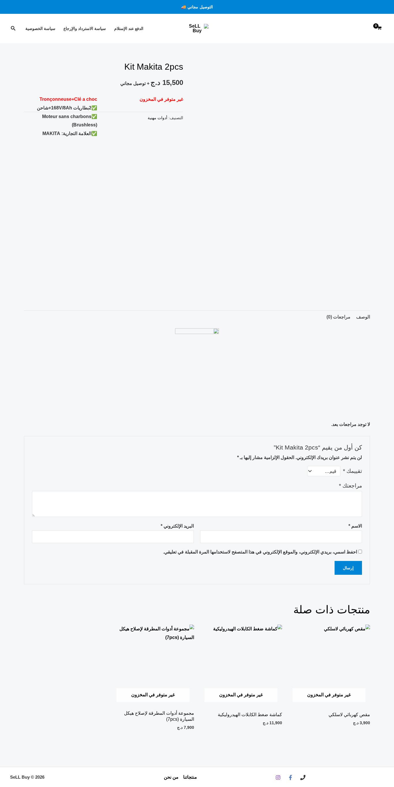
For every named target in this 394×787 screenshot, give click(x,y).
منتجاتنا (190, 777)
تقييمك (352, 471)
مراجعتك (350, 486)
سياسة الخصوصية (40, 28)
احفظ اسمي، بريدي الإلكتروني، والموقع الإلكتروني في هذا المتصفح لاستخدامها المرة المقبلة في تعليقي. (260, 551)
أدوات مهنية (157, 117)
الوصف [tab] (363, 316)
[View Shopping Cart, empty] (379, 28)
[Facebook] (290, 777)
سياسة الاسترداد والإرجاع (84, 28)
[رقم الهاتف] (302, 777)
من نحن (171, 777)
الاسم (355, 526)
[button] (197, 7)
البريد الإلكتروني (177, 526)
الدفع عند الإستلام (128, 28)
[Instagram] (278, 777)
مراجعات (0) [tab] (338, 316)
